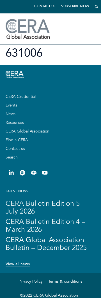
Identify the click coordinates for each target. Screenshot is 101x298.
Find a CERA (17, 140)
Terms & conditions (65, 281)
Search (12, 157)
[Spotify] (22, 172)
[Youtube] (44, 172)
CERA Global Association (27, 131)
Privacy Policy (30, 281)
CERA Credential (21, 97)
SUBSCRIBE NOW (75, 6)
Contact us (45, 6)
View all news (18, 264)
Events (11, 105)
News (10, 114)
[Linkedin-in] (11, 172)
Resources (15, 123)
